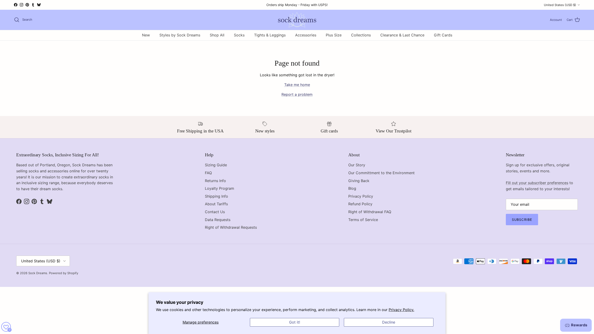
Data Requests (217, 219)
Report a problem (297, 94)
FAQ (208, 172)
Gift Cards (443, 35)
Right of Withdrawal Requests (231, 227)
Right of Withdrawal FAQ (369, 211)
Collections (361, 35)
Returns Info (215, 180)
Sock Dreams (37, 273)
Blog (352, 188)
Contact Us (215, 211)
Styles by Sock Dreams (179, 35)
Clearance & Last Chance (402, 35)
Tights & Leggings (270, 35)
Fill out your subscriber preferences (537, 182)
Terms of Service (363, 219)
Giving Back (358, 180)
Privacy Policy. (401, 309)
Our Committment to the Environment (381, 172)
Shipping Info (216, 196)
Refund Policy (360, 204)
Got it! (294, 322)
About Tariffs (216, 204)
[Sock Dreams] (297, 20)
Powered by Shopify (63, 273)
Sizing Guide (216, 165)
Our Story (356, 165)
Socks (239, 35)
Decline (388, 322)
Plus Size (334, 35)
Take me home (297, 84)
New (146, 35)
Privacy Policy (360, 196)
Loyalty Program (219, 188)
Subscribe (522, 220)
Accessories (305, 35)
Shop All (217, 35)
